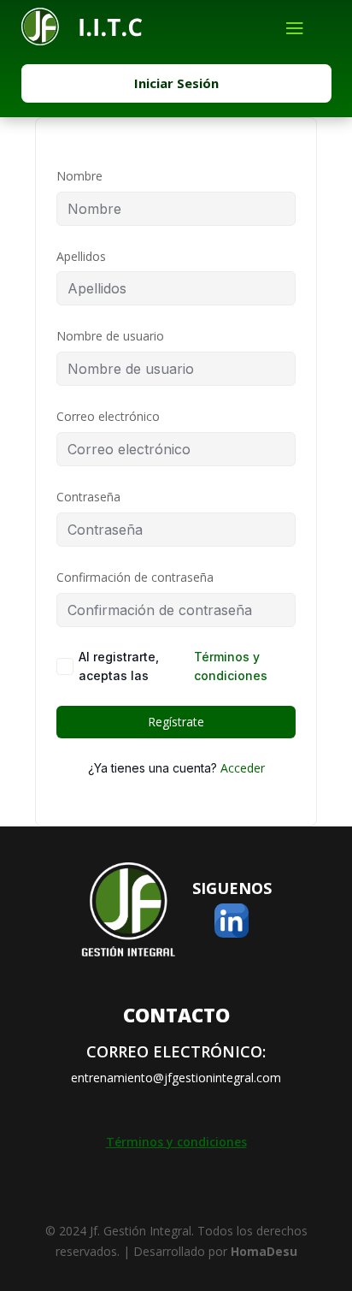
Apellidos (81, 256)
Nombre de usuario (110, 336)
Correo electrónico (108, 416)
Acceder (242, 768)
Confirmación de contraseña (135, 577)
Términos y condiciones (230, 666)
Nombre (79, 176)
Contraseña (88, 497)
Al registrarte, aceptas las (173, 666)
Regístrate (176, 722)
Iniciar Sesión (176, 83)
